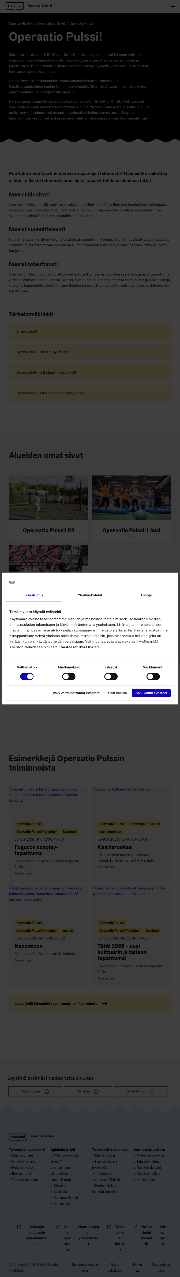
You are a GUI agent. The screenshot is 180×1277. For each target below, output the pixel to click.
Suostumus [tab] (33, 595)
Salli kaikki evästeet (151, 693)
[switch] (68, 676)
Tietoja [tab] (146, 595)
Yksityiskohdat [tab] (90, 595)
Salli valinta (117, 693)
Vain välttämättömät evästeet (76, 693)
